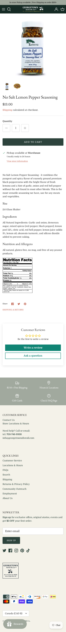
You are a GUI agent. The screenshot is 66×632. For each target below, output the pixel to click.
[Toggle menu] (3, 9)
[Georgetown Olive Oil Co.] (33, 9)
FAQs (5, 470)
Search (6, 474)
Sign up (11, 540)
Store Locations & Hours (16, 423)
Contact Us (9, 420)
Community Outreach (14, 489)
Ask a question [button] (33, 355)
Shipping (7, 110)
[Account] (55, 9)
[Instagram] (16, 550)
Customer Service (12, 460)
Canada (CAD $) (13, 613)
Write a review (33, 347)
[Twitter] (4, 550)
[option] (33, 47)
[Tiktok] (28, 550)
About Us (7, 498)
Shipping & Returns (13, 310)
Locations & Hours (13, 465)
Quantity (7, 121)
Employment (10, 493)
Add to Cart (33, 142)
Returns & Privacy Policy (16, 484)
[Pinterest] (22, 550)
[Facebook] (10, 550)
